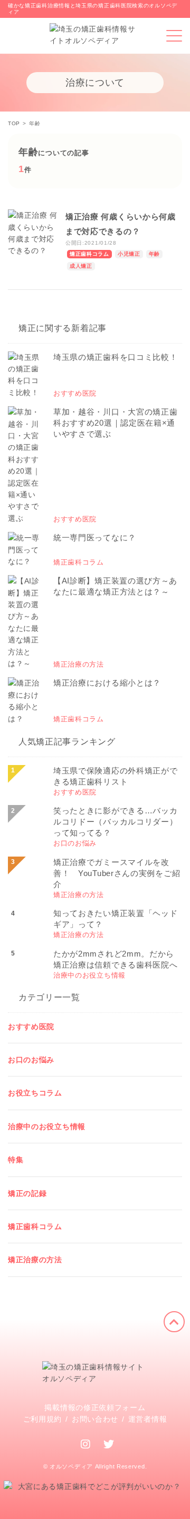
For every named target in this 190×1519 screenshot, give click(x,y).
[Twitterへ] (109, 1444)
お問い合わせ (95, 1419)
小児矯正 (129, 254)
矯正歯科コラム (89, 254)
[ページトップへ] (174, 1321)
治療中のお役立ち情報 (47, 1126)
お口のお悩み (31, 1059)
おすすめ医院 (31, 1026)
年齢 (154, 254)
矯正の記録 (27, 1193)
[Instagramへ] (86, 1444)
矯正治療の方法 (35, 1259)
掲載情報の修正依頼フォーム (94, 1407)
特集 (15, 1159)
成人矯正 (81, 266)
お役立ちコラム (35, 1093)
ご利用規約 (42, 1419)
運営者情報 (147, 1419)
